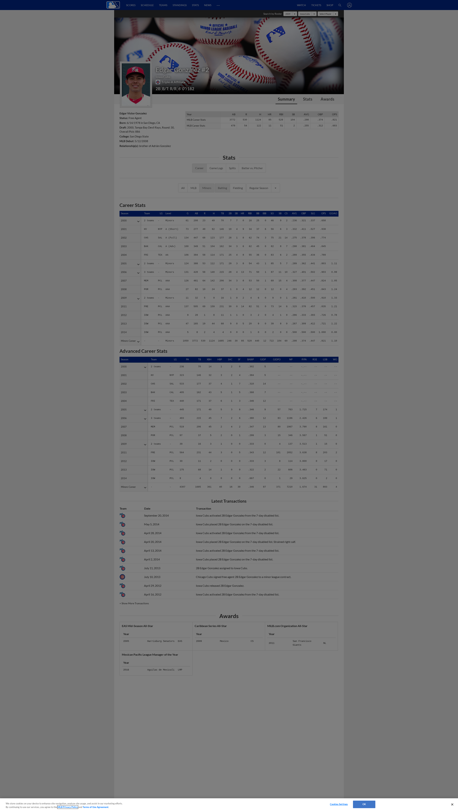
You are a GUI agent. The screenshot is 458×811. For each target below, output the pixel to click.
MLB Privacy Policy (68, 807)
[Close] (452, 804)
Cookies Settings (339, 804)
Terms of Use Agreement (95, 807)
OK (364, 804)
